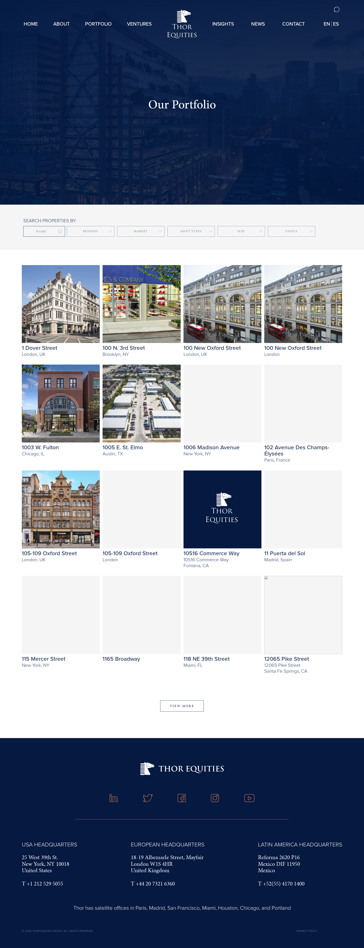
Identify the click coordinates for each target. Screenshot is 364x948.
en (327, 23)
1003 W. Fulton (40, 447)
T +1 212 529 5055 (42, 883)
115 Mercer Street (43, 659)
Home (31, 23)
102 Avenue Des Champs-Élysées (296, 450)
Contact (293, 23)
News (258, 23)
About (61, 23)
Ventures (139, 23)
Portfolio (98, 23)
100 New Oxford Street (212, 348)
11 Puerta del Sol (284, 553)
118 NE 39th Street (207, 659)
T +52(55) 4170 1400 (281, 883)
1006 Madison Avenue (212, 447)
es (336, 23)
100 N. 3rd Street (124, 348)
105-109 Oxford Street (49, 553)
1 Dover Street (39, 348)
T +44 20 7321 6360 (153, 883)
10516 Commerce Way (211, 553)
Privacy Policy (307, 931)
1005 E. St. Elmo (123, 447)
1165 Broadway (121, 659)
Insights (223, 23)
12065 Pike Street (286, 659)
